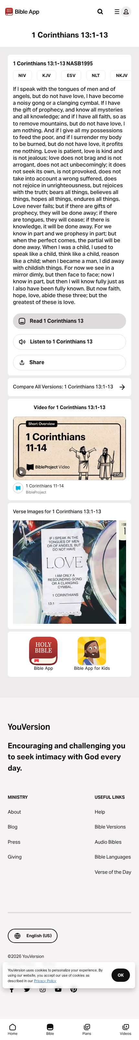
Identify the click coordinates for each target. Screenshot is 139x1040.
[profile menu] (121, 11)
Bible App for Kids (92, 668)
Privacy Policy (45, 980)
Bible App (43, 668)
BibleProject (36, 492)
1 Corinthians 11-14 (50, 485)
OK (121, 975)
